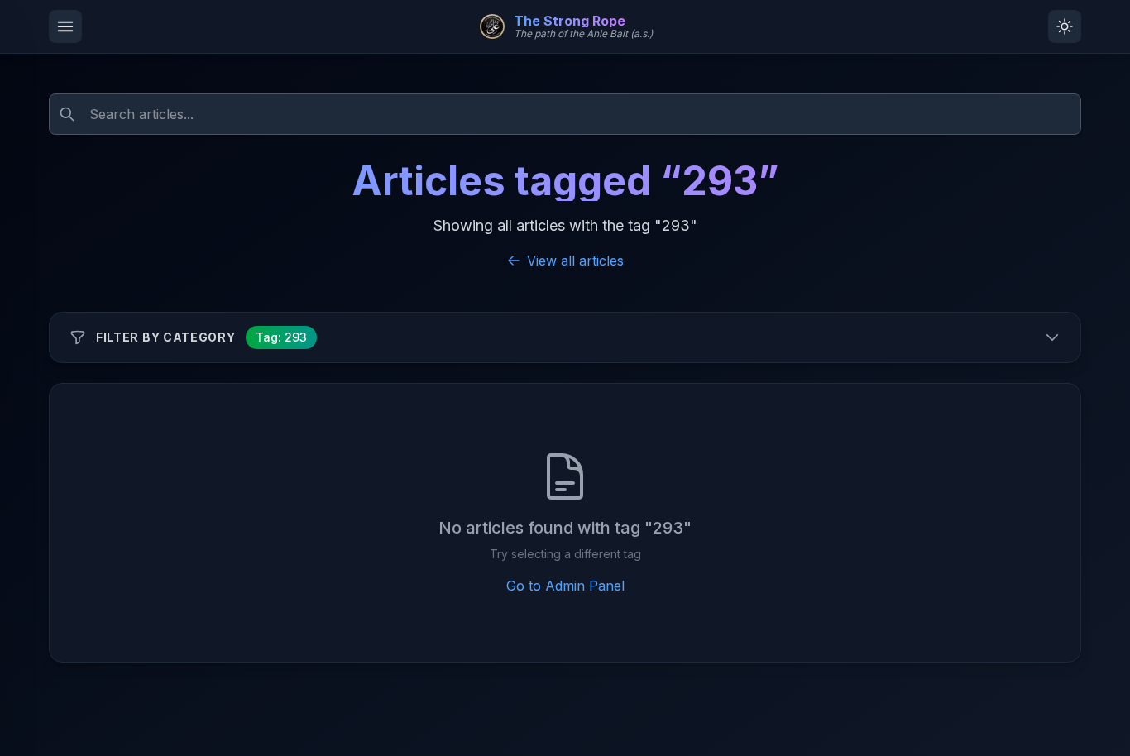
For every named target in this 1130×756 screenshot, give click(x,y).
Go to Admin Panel (565, 585)
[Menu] (65, 26)
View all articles (575, 260)
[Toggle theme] (1064, 26)
